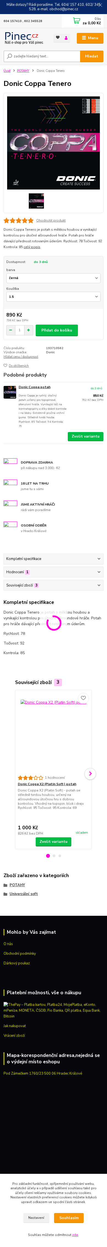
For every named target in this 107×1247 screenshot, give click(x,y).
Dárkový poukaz (17, 963)
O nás (8, 943)
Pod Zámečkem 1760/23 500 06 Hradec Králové (43, 1073)
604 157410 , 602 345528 (23, 21)
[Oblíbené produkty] (58, 38)
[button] (48, 856)
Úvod (7, 71)
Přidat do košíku (56, 330)
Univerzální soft (24, 893)
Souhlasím (69, 1217)
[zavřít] (100, 5)
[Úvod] (24, 38)
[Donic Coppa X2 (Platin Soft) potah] (53, 733)
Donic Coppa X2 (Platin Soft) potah (47, 784)
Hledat (91, 56)
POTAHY (23, 71)
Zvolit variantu (86, 436)
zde (75, 1235)
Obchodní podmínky (20, 953)
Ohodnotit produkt (51, 220)
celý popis (32, 247)
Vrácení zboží (14, 1035)
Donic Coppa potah (34, 387)
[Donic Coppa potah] (10, 392)
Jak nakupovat (15, 1026)
